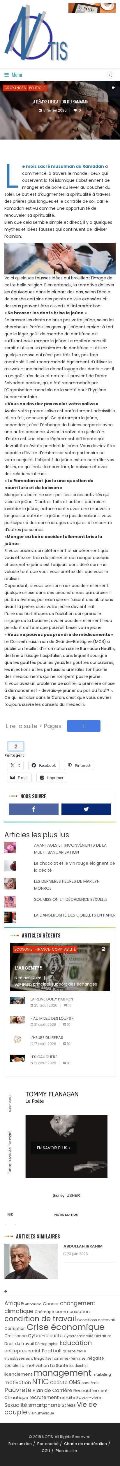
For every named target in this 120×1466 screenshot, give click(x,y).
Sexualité (15, 1405)
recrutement (44, 1397)
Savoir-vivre (88, 1397)
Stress (69, 1405)
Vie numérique (41, 1413)
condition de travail (40, 1319)
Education (75, 1342)
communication (72, 1311)
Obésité (59, 1382)
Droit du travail (19, 1344)
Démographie (46, 1344)
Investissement (18, 1358)
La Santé (59, 1365)
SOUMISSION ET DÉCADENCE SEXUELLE (70, 899)
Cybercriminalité (78, 1335)
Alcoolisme (33, 1304)
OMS (74, 1382)
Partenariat (48, 1443)
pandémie (90, 1383)
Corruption (15, 1328)
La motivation (34, 1365)
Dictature (103, 1335)
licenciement (18, 1374)
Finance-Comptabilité (56, 949)
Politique (37, 87)
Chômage (44, 1311)
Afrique (14, 1303)
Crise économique (66, 1327)
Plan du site (66, 1450)
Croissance (15, 1336)
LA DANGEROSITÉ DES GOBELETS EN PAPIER (75, 915)
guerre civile (74, 1351)
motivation (17, 1382)
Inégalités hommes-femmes (60, 1358)
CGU (46, 1450)
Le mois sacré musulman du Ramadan (63, 166)
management (62, 1373)
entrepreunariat (22, 1351)
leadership (78, 1365)
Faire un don (20, 1443)
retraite (67, 1397)
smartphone (44, 1405)
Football (51, 1350)
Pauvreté (17, 1390)
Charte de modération (85, 1443)
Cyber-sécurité (45, 1336)
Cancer (51, 1304)
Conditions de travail (96, 1319)
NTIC (40, 1381)
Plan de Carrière (52, 1390)
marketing (102, 1374)
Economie (23, 949)
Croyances (15, 87)
